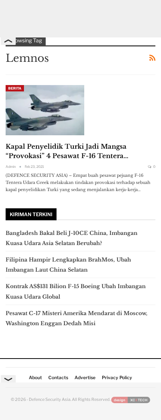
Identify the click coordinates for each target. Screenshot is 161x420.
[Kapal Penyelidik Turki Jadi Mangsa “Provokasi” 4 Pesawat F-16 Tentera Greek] (45, 110)
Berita (14, 88)
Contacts (58, 377)
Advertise (85, 377)
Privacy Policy (117, 377)
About (35, 377)
